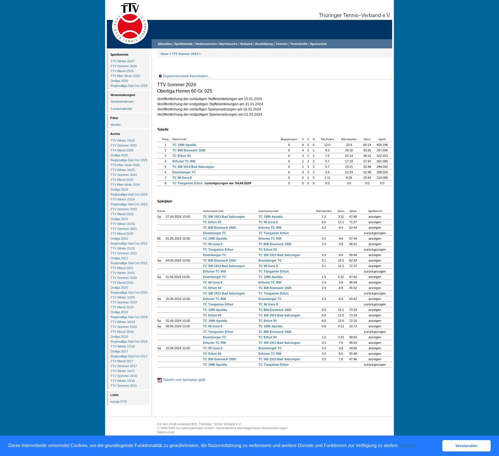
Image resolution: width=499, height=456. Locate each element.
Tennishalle (299, 44)
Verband (246, 44)
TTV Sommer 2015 (123, 385)
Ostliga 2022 (119, 238)
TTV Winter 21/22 (122, 248)
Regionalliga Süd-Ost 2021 (129, 263)
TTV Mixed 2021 (121, 268)
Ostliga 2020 (119, 287)
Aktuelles (165, 44)
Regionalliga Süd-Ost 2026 (129, 85)
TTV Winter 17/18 (122, 346)
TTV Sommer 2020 (123, 277)
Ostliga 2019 (119, 312)
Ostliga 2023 (119, 219)
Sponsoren (318, 44)
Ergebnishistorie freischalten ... (187, 76)
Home (165, 53)
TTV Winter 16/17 (122, 371)
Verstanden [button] (466, 445)
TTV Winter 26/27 (122, 61)
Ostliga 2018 (119, 336)
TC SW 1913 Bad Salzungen (193, 166)
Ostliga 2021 (119, 258)
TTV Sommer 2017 (123, 366)
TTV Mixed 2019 (121, 307)
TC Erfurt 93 (181, 155)
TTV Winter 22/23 (122, 224)
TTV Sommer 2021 (123, 253)
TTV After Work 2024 (125, 184)
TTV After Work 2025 (125, 165)
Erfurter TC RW (183, 161)
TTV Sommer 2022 (123, 228)
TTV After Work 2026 (125, 76)
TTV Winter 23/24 (122, 199)
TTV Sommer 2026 (123, 66)
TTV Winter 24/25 (122, 170)
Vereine (115, 124)
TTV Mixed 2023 (121, 214)
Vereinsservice (206, 44)
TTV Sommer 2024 (185, 53)
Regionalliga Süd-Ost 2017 (129, 356)
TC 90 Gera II (182, 177)
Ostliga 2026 (119, 80)
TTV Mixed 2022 (121, 233)
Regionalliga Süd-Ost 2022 (129, 243)
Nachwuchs (228, 44)
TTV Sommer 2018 (123, 327)
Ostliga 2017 (119, 351)
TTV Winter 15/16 (122, 380)
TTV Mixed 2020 (121, 282)
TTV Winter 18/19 (122, 322)
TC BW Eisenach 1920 (188, 150)
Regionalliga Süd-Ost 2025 (129, 160)
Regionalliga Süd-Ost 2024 (129, 194)
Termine (281, 44)
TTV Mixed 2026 (121, 71)
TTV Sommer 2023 (123, 209)
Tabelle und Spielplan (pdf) (184, 380)
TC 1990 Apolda (184, 145)
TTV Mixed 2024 (121, 179)
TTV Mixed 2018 (121, 331)
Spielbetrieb (183, 44)
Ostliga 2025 (119, 155)
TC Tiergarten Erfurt (187, 183)
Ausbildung (264, 44)
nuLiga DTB (118, 401)
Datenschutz (166, 432)
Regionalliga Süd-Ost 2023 (129, 204)
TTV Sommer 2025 (123, 145)
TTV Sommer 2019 (123, 302)
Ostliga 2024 (119, 189)
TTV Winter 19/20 (122, 297)
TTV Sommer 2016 (123, 376)
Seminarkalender (122, 101)
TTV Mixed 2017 (121, 361)
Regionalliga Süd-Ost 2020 (129, 292)
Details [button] (408, 445)
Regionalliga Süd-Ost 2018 (129, 341)
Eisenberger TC (184, 172)
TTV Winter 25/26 (122, 140)
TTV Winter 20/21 (122, 273)
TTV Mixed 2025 (121, 150)
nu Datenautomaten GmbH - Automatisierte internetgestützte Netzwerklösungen (232, 428)
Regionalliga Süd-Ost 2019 (129, 317)
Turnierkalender (121, 108)
